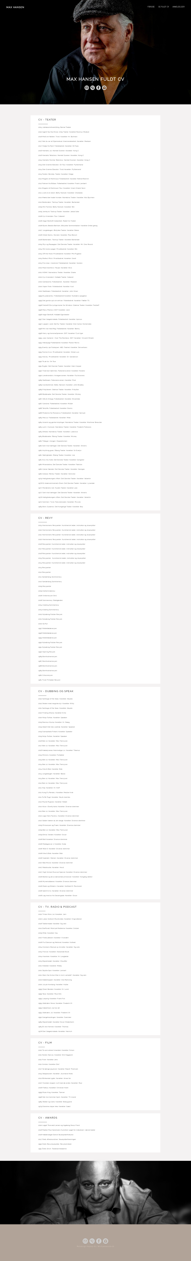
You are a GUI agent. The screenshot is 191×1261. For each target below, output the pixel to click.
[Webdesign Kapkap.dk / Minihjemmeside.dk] (95, 1250)
